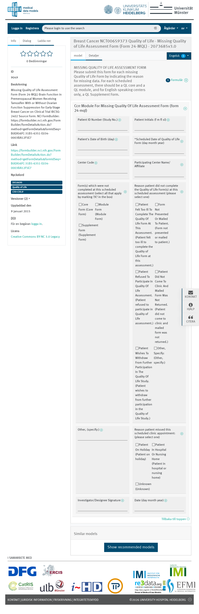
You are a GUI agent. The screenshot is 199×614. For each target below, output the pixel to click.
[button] (179, 56)
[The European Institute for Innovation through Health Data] (86, 591)
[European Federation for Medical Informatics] (181, 591)
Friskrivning (62, 600)
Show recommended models (130, 547)
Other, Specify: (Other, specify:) (160, 355)
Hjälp (191, 309)
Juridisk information (36, 600)
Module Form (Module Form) (102, 212)
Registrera (32, 28)
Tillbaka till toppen (174, 519)
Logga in (17, 28)
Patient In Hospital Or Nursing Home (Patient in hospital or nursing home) (159, 461)
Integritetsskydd (86, 600)
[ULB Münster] (52, 591)
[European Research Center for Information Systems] (52, 575)
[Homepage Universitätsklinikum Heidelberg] (125, 8)
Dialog (27, 41)
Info (13, 41)
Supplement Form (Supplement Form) (88, 232)
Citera (190, 321)
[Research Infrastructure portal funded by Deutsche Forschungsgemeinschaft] (22, 575)
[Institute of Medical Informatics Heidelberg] (146, 575)
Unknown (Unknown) (143, 487)
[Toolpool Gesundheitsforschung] (115, 591)
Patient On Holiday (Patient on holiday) (142, 452)
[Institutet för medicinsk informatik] (178, 575)
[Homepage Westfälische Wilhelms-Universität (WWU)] (170, 7)
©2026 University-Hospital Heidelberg (157, 600)
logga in (36, 224)
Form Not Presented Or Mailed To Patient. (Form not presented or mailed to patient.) (162, 223)
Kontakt (13, 600)
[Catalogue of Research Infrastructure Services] (21, 589)
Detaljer (94, 55)
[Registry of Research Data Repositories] (156, 591)
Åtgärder (170, 28)
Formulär (175, 80)
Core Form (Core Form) (86, 209)
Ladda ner (44, 41)
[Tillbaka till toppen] (189, 599)
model (78, 55)
